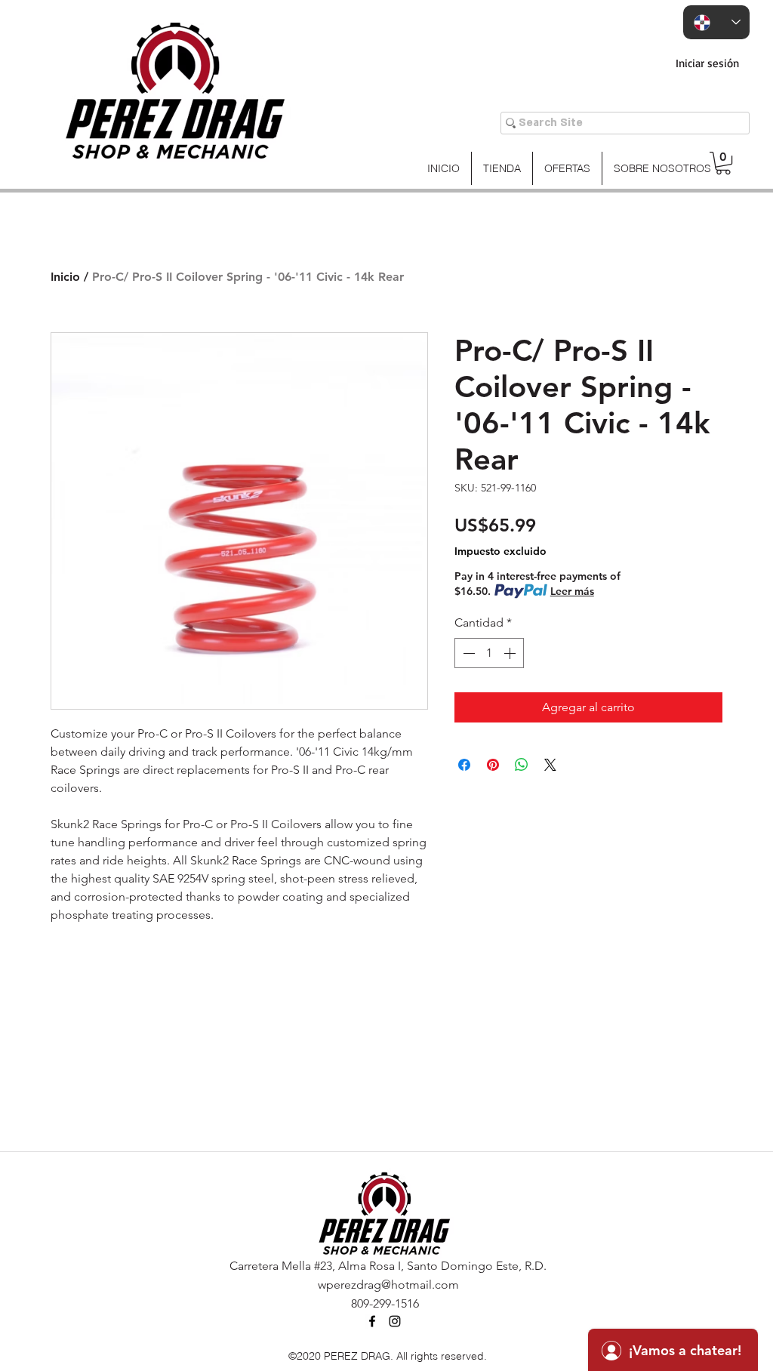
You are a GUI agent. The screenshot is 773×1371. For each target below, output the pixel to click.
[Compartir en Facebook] (464, 765)
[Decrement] (467, 653)
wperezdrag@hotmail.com (388, 1284)
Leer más (572, 591)
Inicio (65, 277)
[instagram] (394, 1321)
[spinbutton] (489, 653)
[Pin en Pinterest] (493, 765)
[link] (723, 163)
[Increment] (511, 653)
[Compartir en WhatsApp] (522, 765)
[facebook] (372, 1321)
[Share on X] (550, 765)
